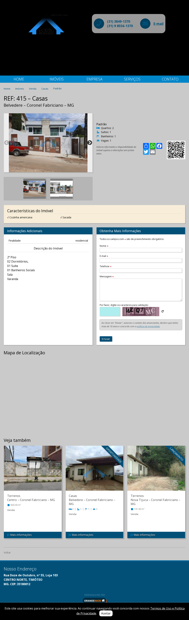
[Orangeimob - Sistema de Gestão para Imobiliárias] (94, 601)
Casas (45, 88)
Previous (6, 143)
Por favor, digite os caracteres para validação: (124, 305)
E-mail (158, 23)
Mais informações (20, 535)
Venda (33, 88)
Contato (170, 79)
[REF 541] (33, 472)
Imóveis (57, 79)
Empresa (94, 79)
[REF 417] (156, 472)
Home (19, 79)
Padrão (57, 88)
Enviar (106, 339)
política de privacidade (148, 326)
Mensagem (107, 276)
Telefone (105, 266)
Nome (104, 245)
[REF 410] (94, 472)
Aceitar (106, 613)
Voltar (7, 552)
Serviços (132, 79)
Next (89, 143)
